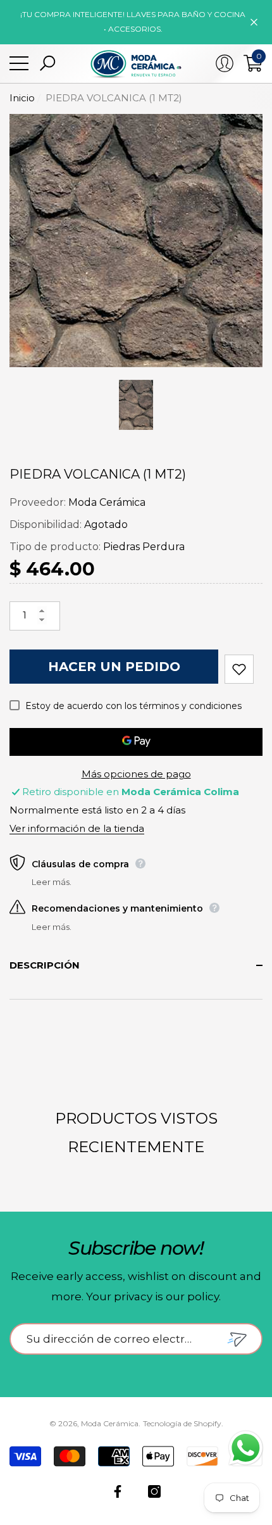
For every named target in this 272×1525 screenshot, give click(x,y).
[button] (47, 63)
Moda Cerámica (106, 502)
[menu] (18, 63)
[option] (136, 240)
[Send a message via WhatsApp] (246, 1448)
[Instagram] (154, 1491)
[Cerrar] (254, 21)
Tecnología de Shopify (182, 1423)
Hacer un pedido (114, 666)
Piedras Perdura (144, 547)
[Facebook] (117, 1491)
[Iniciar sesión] (224, 63)
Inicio (22, 98)
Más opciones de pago (136, 774)
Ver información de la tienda (76, 828)
